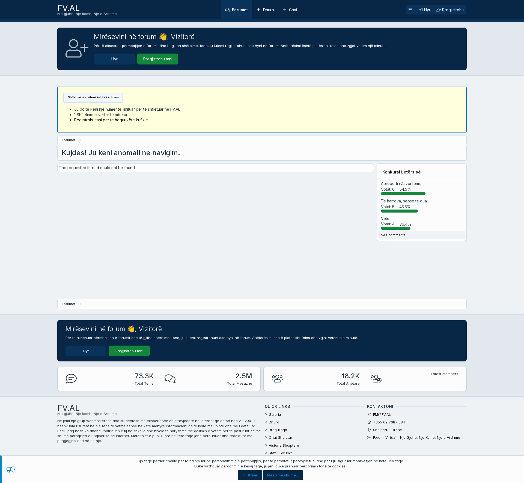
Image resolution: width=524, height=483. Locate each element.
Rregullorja (278, 430)
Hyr (114, 59)
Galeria (275, 414)
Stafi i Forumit (280, 453)
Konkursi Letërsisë (401, 172)
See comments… (395, 235)
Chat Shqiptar (280, 437)
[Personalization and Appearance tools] (410, 10)
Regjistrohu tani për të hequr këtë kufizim (111, 119)
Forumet (240, 9)
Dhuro (268, 9)
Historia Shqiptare (284, 445)
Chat (293, 9)
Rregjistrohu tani (157, 59)
